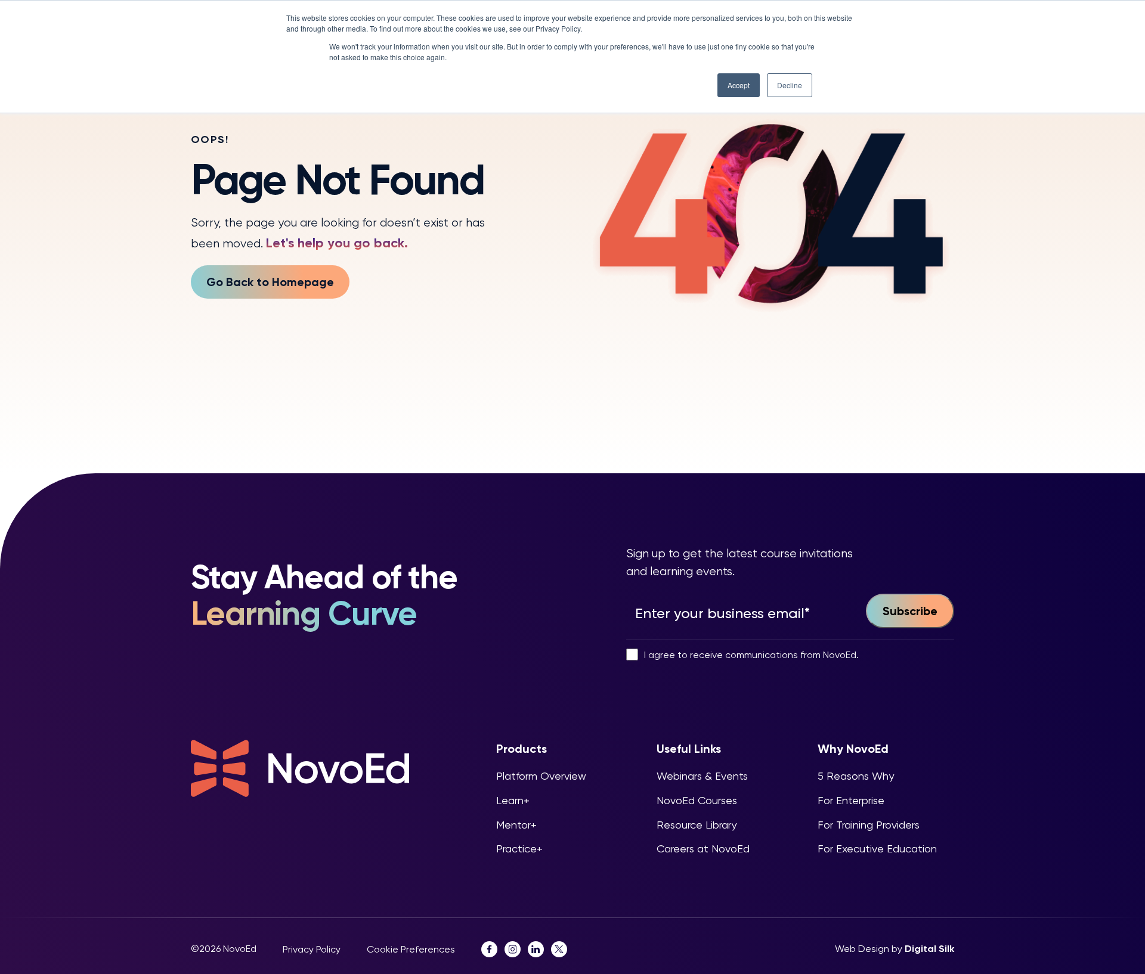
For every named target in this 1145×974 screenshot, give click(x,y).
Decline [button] (789, 85)
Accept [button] (739, 85)
